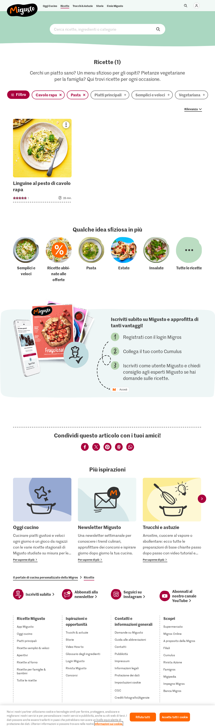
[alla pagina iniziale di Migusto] (22, 6)
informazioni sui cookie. (109, 724)
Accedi (123, 389)
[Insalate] (156, 260)
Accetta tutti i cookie (175, 717)
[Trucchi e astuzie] (172, 520)
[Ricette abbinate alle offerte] (59, 260)
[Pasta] (91, 260)
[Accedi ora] (196, 5)
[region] (107, 716)
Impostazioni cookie (128, 682)
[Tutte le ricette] (189, 260)
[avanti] (202, 499)
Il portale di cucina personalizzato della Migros (45, 577)
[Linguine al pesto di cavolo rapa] (42, 162)
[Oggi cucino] (42, 520)
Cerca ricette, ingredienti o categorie (107, 29)
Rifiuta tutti (143, 717)
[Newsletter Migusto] (107, 520)
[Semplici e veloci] (26, 260)
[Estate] (124, 260)
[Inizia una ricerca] (186, 6)
